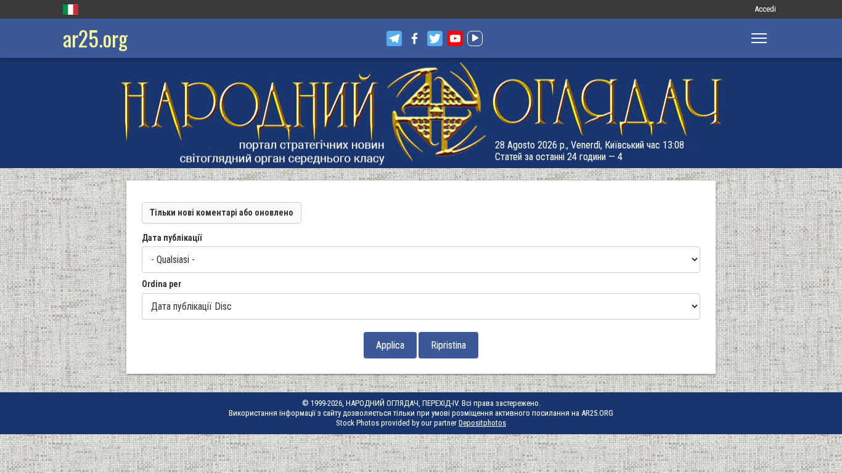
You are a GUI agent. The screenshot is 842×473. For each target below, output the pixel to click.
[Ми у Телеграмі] (394, 38)
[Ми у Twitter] (435, 38)
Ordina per (161, 284)
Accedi (765, 9)
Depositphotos (482, 422)
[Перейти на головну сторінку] (421, 113)
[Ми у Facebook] (414, 38)
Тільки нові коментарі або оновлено (221, 212)
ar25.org (95, 38)
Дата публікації (172, 238)
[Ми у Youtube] (455, 38)
